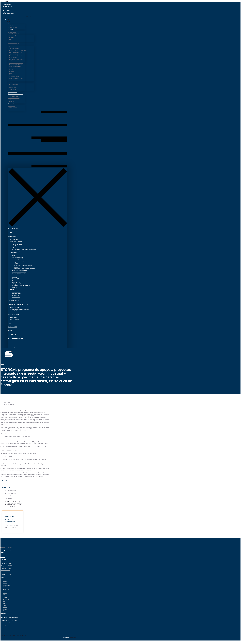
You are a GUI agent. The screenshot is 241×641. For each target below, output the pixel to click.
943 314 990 (9, 563)
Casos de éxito (8, 498)
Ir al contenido (4, 1)
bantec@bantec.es (10, 521)
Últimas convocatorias (10, 490)
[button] (37, 139)
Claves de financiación (10, 496)
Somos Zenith (73, 637)
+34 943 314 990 (9, 519)
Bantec (5, 404)
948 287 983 (10, 566)
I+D (8, 404)
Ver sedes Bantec (9, 523)
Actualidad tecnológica (10, 493)
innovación (13, 404)
